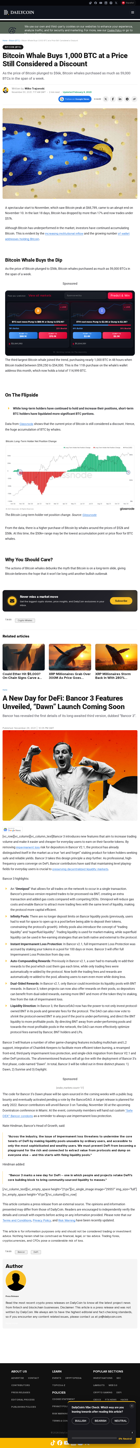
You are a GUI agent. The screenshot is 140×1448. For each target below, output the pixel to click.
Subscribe (121, 600)
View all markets (40, 295)
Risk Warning (66, 1220)
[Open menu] (132, 12)
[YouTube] (100, 3)
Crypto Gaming (102, 1392)
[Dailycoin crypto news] (19, 12)
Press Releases (20, 1392)
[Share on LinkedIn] (120, 99)
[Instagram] (111, 3)
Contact (33, 1378)
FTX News (110, 1399)
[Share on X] (106, 99)
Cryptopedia (73, 1378)
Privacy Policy (42, 1220)
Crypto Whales (25, 620)
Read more (12, 1323)
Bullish (80, 1420)
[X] (116, 3)
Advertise (17, 1378)
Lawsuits (98, 1385)
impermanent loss (28, 847)
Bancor (21, 1252)
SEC (118, 1378)
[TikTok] (90, 3)
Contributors (20, 1385)
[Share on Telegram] (127, 99)
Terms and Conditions (17, 1220)
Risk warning (60, 1413)
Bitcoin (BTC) (14, 40)
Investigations (102, 1378)
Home (5, 40)
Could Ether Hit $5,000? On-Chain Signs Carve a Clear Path (21, 678)
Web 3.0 (113, 1385)
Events (56, 1378)
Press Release (10, 723)
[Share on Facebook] (113, 99)
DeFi (36, 1252)
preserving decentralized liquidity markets (80, 869)
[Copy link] (134, 99)
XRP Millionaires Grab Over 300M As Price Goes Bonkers (70, 678)
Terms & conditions (64, 1420)
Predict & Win (120, 295)
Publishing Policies (23, 1406)
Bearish (100, 1420)
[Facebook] (95, 3)
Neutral (121, 1420)
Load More (70, 1342)
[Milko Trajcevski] (6, 90)
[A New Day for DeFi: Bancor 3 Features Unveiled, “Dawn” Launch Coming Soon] (17, 1290)
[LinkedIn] (105, 3)
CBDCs (97, 1399)
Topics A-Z (58, 1385)
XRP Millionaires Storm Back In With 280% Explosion (113, 678)
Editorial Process (22, 1399)
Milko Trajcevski (34, 88)
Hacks (124, 1399)
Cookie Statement (63, 1399)
